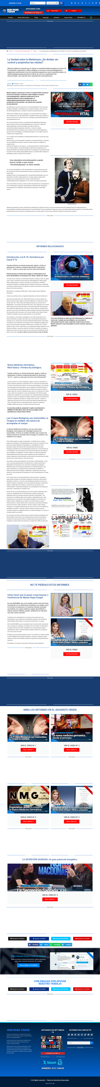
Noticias (10, 17)
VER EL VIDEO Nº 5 (50, 899)
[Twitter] (82, 3)
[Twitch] (78, 3)
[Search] (91, 1043)
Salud (56, 85)
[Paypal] (91, 1034)
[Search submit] (61, 3)
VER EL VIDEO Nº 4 (71, 821)
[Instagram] (85, 3)
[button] (80, 84)
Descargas (46, 17)
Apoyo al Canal (68, 17)
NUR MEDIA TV (81, 17)
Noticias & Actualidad (26, 85)
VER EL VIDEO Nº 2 (71, 750)
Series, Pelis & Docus (23, 17)
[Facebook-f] (89, 3)
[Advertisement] (50, 34)
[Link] (92, 3)
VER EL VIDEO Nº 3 (28, 821)
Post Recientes (36, 85)
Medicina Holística (14, 85)
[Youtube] (71, 3)
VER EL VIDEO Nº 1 (28, 750)
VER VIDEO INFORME (72, 122)
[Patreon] (96, 3)
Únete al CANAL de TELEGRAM (28, 965)
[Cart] (91, 17)
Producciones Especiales (47, 85)
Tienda (36, 17)
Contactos (56, 17)
